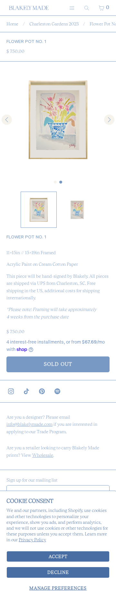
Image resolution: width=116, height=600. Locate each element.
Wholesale (42, 455)
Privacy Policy (32, 539)
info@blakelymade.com (29, 424)
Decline (58, 572)
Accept (58, 556)
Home (12, 23)
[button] (39, 210)
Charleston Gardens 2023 (54, 23)
